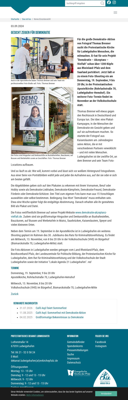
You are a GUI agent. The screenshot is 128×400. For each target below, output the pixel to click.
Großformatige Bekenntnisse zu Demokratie (59, 317)
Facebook (100, 342)
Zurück (14, 294)
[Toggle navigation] (115, 12)
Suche (70, 354)
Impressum (73, 358)
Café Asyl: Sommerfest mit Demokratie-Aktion (60, 312)
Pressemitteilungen (77, 350)
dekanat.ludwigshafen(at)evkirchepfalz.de (34, 360)
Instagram (101, 346)
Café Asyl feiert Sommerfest (50, 308)
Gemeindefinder (75, 342)
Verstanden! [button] (106, 393)
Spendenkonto (75, 346)
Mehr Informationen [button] (35, 395)
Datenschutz (74, 362)
